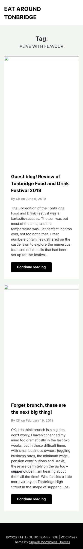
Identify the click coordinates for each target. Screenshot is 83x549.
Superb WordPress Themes (49, 542)
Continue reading (31, 267)
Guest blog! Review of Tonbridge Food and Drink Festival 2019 (40, 183)
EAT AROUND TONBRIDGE (22, 13)
